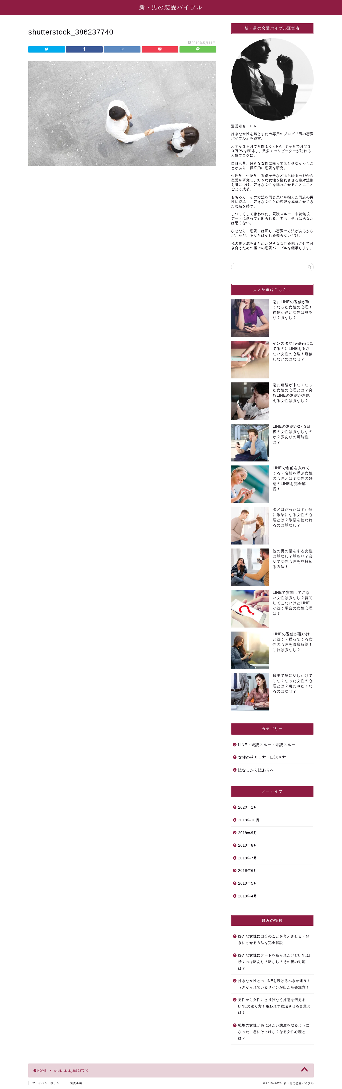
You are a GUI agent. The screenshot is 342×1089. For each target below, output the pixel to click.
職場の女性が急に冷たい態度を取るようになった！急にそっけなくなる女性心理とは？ (273, 1031)
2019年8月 (247, 845)
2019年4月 (247, 896)
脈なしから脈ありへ (256, 770)
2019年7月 (247, 858)
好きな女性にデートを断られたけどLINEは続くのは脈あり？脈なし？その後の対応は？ (274, 961)
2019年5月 (247, 883)
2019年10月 (249, 820)
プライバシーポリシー (47, 1082)
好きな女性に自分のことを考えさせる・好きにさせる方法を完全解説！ (273, 939)
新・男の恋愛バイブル (171, 7)
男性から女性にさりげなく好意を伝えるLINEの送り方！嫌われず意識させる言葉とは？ (274, 1006)
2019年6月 (247, 870)
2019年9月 (247, 833)
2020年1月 (247, 807)
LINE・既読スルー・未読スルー (266, 745)
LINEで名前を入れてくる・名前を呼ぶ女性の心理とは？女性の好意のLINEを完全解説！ (293, 478)
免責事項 (76, 1082)
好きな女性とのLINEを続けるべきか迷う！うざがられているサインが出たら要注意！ (274, 984)
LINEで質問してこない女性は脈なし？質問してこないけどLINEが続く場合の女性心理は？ (293, 603)
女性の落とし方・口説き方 (262, 757)
